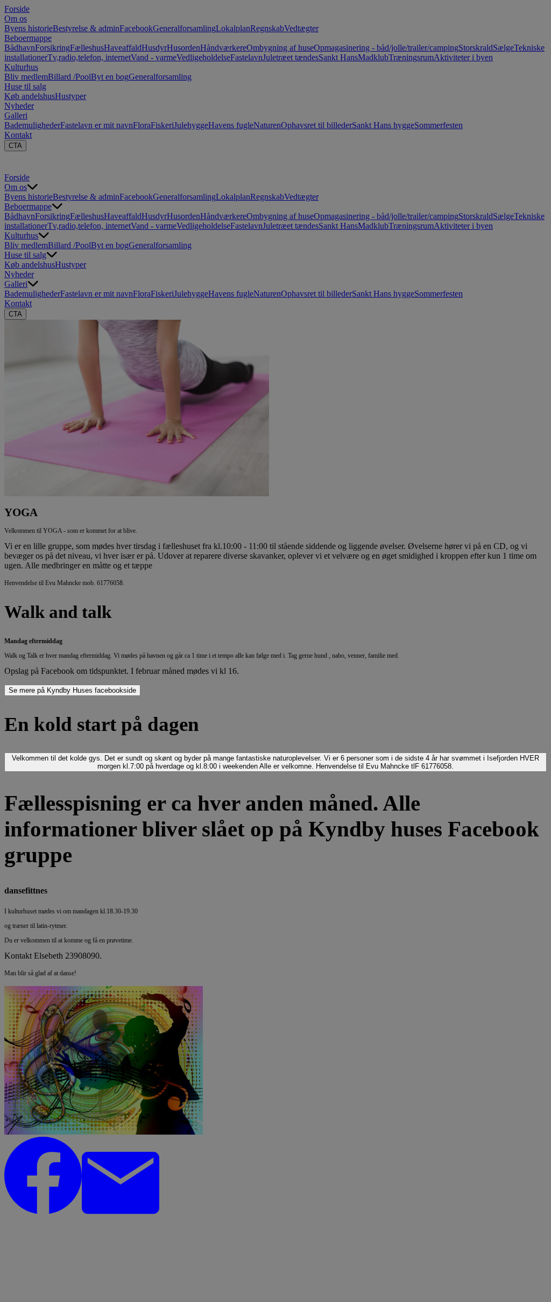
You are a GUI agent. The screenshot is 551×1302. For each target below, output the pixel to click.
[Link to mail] (120, 1211)
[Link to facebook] (43, 1211)
